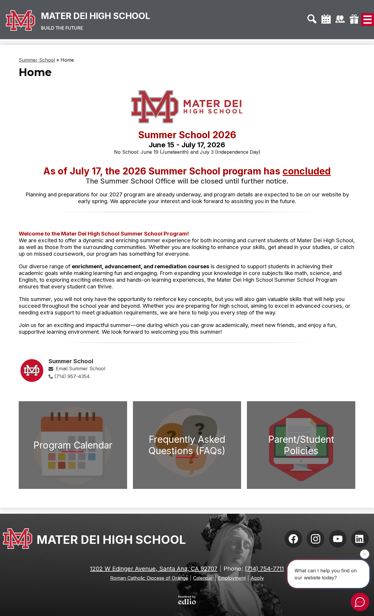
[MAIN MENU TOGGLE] (367, 19)
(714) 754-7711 (264, 568)
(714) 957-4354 (72, 376)
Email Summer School (80, 368)
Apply (257, 578)
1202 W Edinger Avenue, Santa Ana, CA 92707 (153, 568)
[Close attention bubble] (364, 554)
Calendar (203, 578)
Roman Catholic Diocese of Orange (149, 578)
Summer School (37, 60)
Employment (232, 578)
